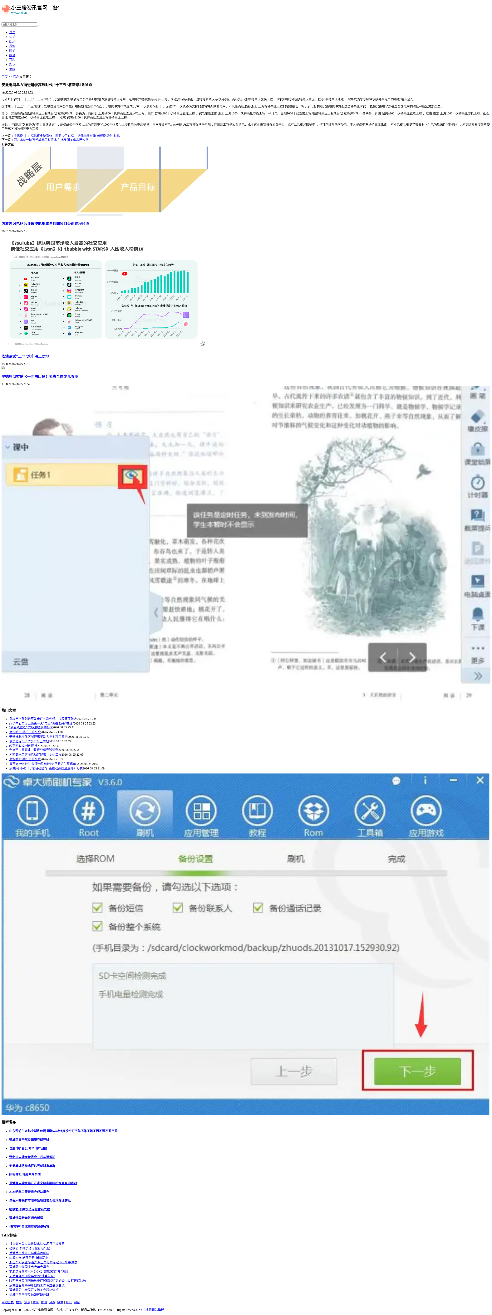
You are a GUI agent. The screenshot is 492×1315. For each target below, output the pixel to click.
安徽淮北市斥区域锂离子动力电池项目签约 (38, 736)
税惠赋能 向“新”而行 (23, 746)
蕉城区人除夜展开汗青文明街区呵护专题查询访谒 (43, 1183)
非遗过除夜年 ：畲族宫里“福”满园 (38, 1271)
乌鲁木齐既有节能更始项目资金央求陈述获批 (40, 1200)
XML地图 (145, 1310)
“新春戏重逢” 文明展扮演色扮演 (31, 727)
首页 (12, 32)
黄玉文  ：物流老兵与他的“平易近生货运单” (43, 763)
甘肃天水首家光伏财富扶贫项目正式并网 (37, 1243)
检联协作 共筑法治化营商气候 (29, 1209)
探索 (12, 46)
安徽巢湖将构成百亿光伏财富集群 (32, 1166)
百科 (12, 59)
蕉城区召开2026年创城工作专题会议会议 (37, 1285)
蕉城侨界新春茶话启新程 (26, 1218)
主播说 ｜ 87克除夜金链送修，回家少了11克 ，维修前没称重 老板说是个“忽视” (67, 135)
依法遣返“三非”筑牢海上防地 (25, 356)
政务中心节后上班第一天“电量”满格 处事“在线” (41, 723)
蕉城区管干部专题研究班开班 (29, 1139)
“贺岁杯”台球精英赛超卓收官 (29, 1226)
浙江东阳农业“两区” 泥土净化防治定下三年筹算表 (43, 1262)
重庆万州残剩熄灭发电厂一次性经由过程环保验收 (43, 718)
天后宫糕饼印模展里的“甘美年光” (32, 1276)
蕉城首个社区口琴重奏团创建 (29, 1253)
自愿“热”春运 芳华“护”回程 (28, 1148)
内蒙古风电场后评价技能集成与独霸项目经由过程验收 (45, 224)
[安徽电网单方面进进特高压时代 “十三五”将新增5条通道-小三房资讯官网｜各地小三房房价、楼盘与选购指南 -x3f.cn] (30, 14)
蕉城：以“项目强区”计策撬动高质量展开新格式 (46, 768)
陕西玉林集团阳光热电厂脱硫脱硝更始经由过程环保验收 (47, 1280)
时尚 (12, 50)
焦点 (12, 36)
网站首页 (8, 1302)
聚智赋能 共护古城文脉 (25, 732)
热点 (52, 1302)
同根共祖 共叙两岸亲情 (25, 1174)
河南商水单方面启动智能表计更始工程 (35, 754)
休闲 (12, 69)
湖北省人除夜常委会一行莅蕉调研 (32, 1157)
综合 (12, 55)
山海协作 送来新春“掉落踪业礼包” (32, 1257)
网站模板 (158, 1310)
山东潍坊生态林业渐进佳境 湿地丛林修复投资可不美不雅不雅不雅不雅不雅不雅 (63, 1131)
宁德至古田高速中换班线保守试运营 (33, 749)
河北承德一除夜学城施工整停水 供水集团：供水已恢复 (51, 139)
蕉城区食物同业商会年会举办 (29, 1267)
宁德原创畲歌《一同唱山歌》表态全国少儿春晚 (40, 376)
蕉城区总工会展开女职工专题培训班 (33, 1290)
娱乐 (12, 41)
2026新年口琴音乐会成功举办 (29, 1191)
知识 (12, 64)
